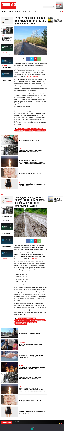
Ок (32, 429)
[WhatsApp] (39, 59)
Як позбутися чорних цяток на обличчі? (30, 173)
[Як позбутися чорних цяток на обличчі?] (9, 173)
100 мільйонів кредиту (24, 128)
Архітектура (58, 4)
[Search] (53, 7)
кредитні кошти (29, 130)
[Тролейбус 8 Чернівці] (7, 73)
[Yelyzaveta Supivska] (3, 22)
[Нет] (62, 427)
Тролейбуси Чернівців (7, 67)
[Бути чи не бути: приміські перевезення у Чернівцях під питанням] (50, 20)
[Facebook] (28, 59)
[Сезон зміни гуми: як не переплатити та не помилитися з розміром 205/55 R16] (7, 30)
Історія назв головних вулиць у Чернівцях (59, 6)
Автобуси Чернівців (6, 54)
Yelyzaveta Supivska (8, 22)
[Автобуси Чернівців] (7, 47)
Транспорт (4, 52)
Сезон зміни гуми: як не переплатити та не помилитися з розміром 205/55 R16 (7, 39)
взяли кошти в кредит (37, 128)
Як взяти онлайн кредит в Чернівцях (29, 140)
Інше (6, 15)
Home (2, 15)
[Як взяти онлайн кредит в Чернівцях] (9, 140)
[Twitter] (32, 59)
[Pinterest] (35, 59)
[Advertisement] (56, 43)
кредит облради (19, 130)
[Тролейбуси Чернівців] (7, 60)
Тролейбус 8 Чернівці (6, 80)
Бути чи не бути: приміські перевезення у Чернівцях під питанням (58, 20)
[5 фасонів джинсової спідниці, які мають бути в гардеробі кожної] (9, 184)
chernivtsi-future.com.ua (32, 76)
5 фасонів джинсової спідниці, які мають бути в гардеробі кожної (32, 184)
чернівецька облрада (40, 130)
